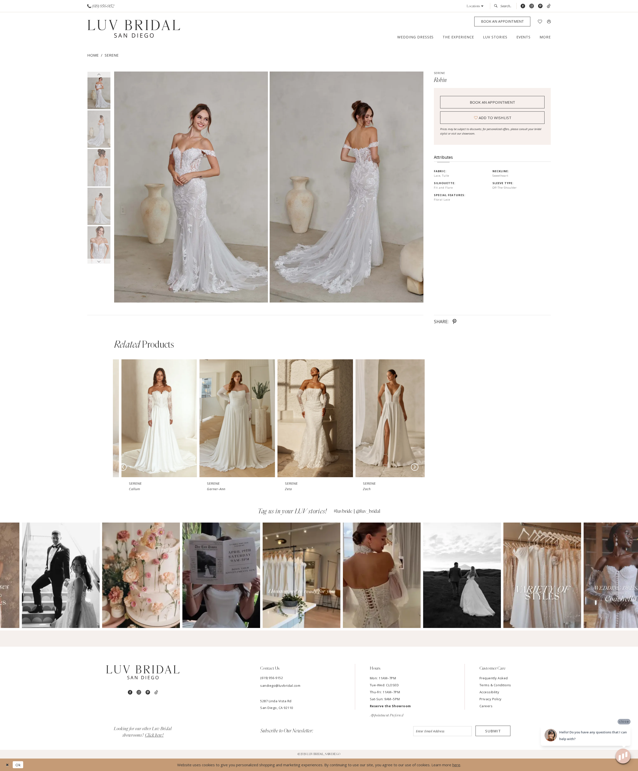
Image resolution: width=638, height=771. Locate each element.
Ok (18, 764)
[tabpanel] (190, 187)
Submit (493, 730)
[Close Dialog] (7, 764)
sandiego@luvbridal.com (280, 685)
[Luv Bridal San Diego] (134, 29)
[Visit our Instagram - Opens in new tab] (531, 6)
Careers (486, 706)
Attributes (443, 157)
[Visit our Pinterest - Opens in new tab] (540, 6)
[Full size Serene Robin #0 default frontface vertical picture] (191, 187)
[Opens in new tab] (39, 575)
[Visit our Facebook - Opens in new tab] (522, 6)
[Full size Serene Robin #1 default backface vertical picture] (347, 187)
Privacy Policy (490, 699)
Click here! (154, 735)
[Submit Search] (497, 6)
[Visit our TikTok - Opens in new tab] (549, 6)
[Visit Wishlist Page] (540, 21)
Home (93, 55)
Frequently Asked (493, 678)
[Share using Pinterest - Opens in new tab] (454, 321)
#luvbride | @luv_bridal (357, 511)
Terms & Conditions (495, 685)
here (456, 764)
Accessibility (489, 692)
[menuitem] (100, 6)
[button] (475, 6)
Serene (112, 55)
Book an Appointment (492, 102)
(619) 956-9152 (271, 678)
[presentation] (152, 418)
